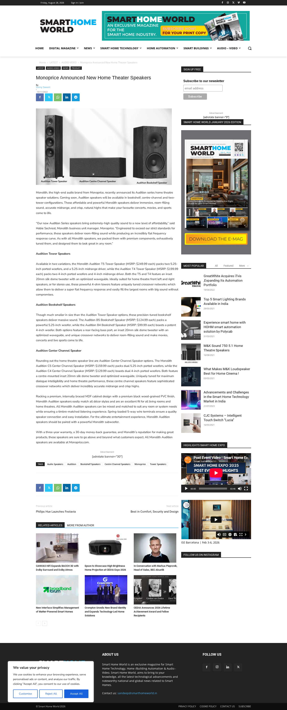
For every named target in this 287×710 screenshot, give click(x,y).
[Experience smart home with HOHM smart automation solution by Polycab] (191, 330)
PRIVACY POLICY (187, 706)
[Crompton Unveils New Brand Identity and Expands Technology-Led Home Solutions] (107, 589)
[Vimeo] (238, 3)
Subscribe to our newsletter (203, 81)
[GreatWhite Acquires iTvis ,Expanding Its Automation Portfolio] (191, 283)
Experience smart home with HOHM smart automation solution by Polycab (225, 327)
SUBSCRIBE (245, 706)
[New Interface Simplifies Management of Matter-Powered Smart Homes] (58, 589)
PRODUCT (76, 68)
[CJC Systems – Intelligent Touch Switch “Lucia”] (191, 423)
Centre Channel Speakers (117, 464)
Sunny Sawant (43, 87)
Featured (228, 265)
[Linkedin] (67, 97)
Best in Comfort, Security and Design (154, 511)
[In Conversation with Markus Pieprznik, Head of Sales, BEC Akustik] (156, 548)
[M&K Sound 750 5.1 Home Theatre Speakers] (191, 353)
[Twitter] (233, 3)
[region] (51, 681)
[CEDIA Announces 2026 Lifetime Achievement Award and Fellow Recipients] (156, 589)
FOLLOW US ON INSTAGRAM (201, 554)
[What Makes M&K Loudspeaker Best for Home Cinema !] (191, 376)
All (216, 265)
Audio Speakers (55, 464)
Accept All (76, 694)
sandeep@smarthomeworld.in (137, 693)
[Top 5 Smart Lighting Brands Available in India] (191, 307)
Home (42, 62)
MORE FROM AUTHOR (80, 525)
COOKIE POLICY (208, 706)
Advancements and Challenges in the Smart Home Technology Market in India (226, 396)
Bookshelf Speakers (90, 464)
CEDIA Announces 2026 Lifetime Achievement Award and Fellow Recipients (152, 611)
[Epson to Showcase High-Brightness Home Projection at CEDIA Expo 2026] (107, 548)
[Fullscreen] (246, 489)
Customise (25, 694)
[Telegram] (76, 97)
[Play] (186, 489)
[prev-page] (38, 623)
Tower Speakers (158, 464)
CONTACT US (227, 706)
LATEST (54, 62)
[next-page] (44, 623)
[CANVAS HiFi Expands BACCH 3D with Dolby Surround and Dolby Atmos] (58, 548)
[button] (249, 48)
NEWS (65, 68)
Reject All (51, 694)
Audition (71, 464)
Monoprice (140, 464)
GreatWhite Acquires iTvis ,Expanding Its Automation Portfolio (223, 280)
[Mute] (240, 489)
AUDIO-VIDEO (69, 62)
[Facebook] (222, 3)
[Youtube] (244, 3)
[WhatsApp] (58, 97)
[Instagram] (228, 3)
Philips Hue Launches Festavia (56, 511)
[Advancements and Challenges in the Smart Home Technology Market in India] (191, 400)
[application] (216, 472)
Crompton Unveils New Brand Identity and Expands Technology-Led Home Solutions (105, 611)
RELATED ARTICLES (50, 525)
